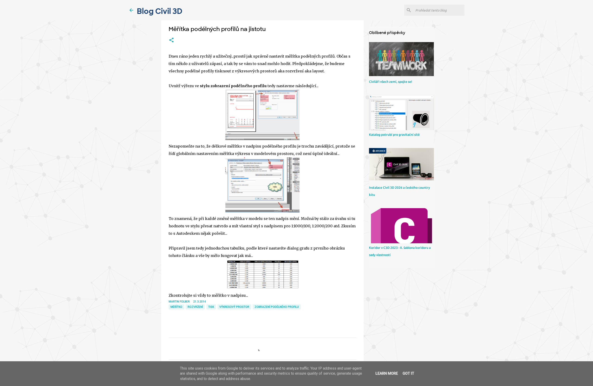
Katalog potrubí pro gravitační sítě (394, 134)
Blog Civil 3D (159, 11)
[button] (171, 40)
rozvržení (195, 307)
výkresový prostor (234, 307)
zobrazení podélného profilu (277, 307)
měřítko (176, 307)
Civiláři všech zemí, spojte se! (390, 81)
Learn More (386, 373)
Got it (408, 373)
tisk (211, 307)
